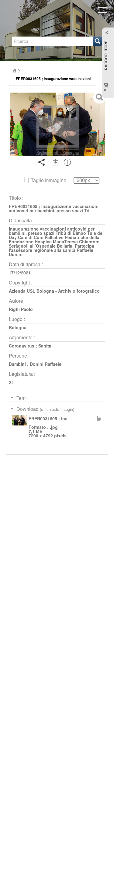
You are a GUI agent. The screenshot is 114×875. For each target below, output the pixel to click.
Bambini (17, 364)
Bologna (17, 327)
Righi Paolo (21, 309)
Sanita (44, 346)
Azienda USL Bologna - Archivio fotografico (54, 291)
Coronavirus (21, 346)
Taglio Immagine (48, 180)
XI (11, 382)
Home (14, 71)
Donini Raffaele (45, 364)
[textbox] (37, 41)
